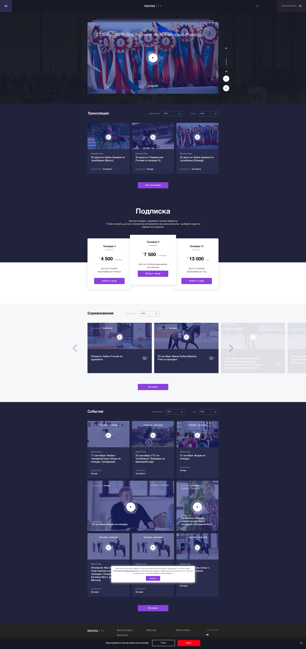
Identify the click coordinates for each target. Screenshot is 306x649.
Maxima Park (122, 635)
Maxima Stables (183, 630)
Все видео (153, 387)
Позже (163, 643)
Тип (194, 412)
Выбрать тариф (109, 281)
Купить (189, 643)
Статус (193, 113)
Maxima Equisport (125, 630)
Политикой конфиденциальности (127, 571)
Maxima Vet (151, 630)
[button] (75, 349)
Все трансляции (153, 185)
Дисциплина (154, 113)
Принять (153, 578)
